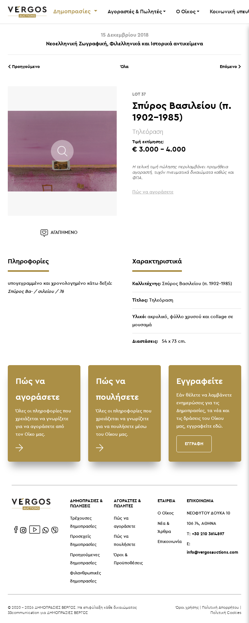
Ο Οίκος (166, 513)
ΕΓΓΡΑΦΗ (194, 443)
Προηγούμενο (25, 66)
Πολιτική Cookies (225, 612)
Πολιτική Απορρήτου (220, 607)
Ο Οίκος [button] (186, 11)
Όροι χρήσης (187, 607)
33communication (23, 612)
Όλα (124, 66)
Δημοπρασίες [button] (72, 12)
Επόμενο (229, 66)
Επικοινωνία (170, 542)
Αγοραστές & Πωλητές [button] (135, 11)
